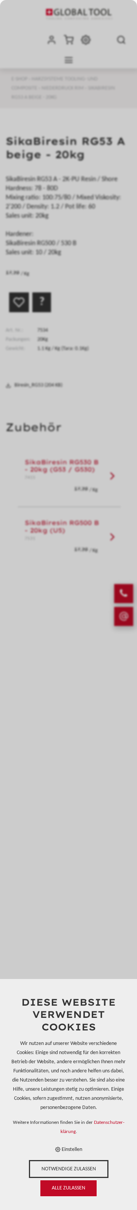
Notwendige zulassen (68, 1169)
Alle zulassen (68, 1188)
